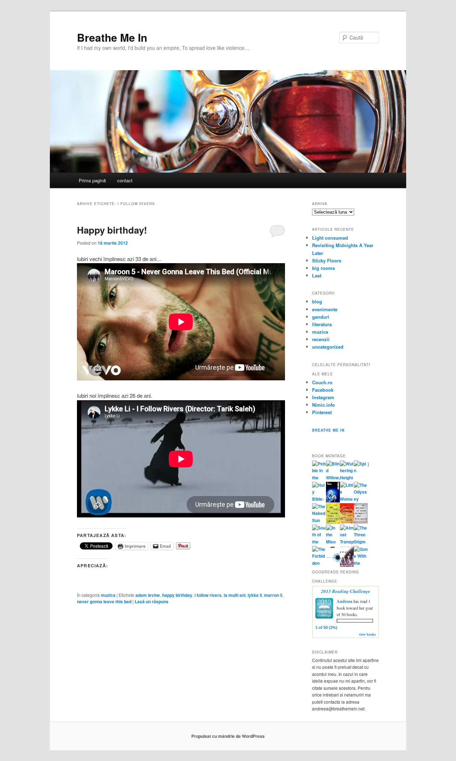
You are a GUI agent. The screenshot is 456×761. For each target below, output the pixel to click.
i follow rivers (208, 595)
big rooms (323, 268)
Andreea (344, 601)
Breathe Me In (112, 37)
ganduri (320, 316)
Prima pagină (92, 180)
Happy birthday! (112, 229)
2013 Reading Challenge (345, 591)
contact (125, 180)
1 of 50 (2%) (326, 627)
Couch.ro (322, 382)
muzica (108, 595)
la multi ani (234, 595)
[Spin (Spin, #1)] (361, 470)
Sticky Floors (326, 260)
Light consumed (330, 237)
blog (317, 301)
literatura (322, 324)
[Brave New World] (347, 565)
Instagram (323, 397)
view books (367, 634)
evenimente (324, 309)
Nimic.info (323, 404)
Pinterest (322, 412)
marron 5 (273, 595)
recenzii (321, 339)
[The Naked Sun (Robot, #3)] (319, 520)
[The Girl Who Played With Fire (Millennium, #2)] (347, 521)
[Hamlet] (333, 500)
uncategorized (327, 346)
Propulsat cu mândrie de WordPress (228, 736)
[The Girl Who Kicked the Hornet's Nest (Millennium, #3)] (361, 521)
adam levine (147, 595)
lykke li (255, 595)
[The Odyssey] (361, 499)
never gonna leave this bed (104, 601)
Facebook (322, 389)
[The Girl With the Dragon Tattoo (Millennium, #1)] (333, 522)
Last (316, 275)
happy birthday (177, 595)
